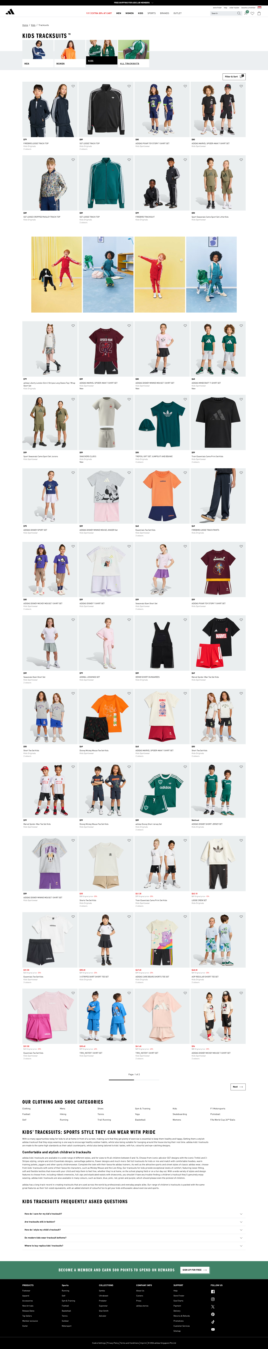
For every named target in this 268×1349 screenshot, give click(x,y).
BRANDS (164, 13)
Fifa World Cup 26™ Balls (222, 1120)
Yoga (137, 1114)
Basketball (140, 1120)
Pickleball (215, 1114)
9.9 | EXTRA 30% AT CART (99, 13)
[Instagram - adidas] (228, 1299)
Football (26, 1114)
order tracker (234, 8)
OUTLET (178, 13)
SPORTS (152, 13)
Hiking (63, 1114)
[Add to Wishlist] (73, 86)
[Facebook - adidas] (228, 1292)
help (225, 8)
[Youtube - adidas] (228, 1330)
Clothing (26, 1109)
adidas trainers (123, 1165)
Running (64, 1120)
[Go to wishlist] (252, 13)
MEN (118, 13)
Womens (177, 1120)
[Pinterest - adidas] (228, 1314)
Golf (24, 1120)
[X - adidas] (228, 1307)
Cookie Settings (99, 1343)
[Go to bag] (259, 13)
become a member (248, 8)
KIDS (140, 13)
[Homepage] (10, 12)
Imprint (143, 1343)
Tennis (101, 1114)
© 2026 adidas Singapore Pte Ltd (162, 1343)
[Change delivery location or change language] (259, 8)
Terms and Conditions (129, 1343)
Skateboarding (180, 1114)
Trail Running (104, 1120)
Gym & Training (142, 1109)
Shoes (100, 1109)
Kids (175, 1109)
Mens (62, 1109)
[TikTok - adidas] (228, 1322)
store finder (217, 8)
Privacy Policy (113, 1343)
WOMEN (129, 13)
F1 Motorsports (217, 1109)
